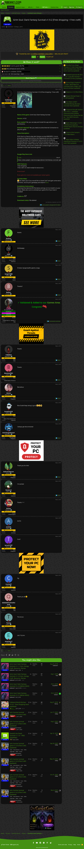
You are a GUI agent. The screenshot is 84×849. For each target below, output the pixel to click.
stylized (17, 751)
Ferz (57, 735)
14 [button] (59, 65)
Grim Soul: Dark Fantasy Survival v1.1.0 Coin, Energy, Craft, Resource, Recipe (19, 676)
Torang (8, 623)
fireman (8, 238)
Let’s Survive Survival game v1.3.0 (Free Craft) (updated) (18, 745)
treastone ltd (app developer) (15, 727)
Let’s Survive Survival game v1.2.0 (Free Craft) (18, 713)
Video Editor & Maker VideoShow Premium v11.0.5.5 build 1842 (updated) (73, 141)
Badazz (8, 292)
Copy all (58, 157)
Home (4, 7)
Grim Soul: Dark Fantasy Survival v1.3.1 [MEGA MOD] (19, 694)
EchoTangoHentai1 (8, 433)
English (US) (15, 844)
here (47, 182)
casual (22, 749)
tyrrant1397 (8, 545)
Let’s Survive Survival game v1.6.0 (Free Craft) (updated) (18, 761)
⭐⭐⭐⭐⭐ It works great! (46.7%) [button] (13, 66)
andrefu (8, 527)
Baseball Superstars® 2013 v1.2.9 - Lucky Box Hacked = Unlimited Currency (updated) (73, 76)
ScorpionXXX (8, 411)
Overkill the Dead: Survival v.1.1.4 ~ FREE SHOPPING (17, 735)
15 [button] (59, 71)
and (54, 321)
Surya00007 (55, 685)
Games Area (54, 7)
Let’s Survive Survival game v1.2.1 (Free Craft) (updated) (18, 724)
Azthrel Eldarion (8, 471)
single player (12, 751)
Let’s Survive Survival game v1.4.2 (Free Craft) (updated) (18, 792)
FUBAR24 (9, 355)
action (11, 749)
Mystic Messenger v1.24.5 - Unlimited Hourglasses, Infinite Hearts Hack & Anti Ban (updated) (73, 125)
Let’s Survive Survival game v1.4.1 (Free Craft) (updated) (18, 777)
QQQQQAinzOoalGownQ (8, 603)
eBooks (30, 7)
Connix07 (9, 584)
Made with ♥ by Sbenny (42, 847)
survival (20, 751)
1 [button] (59, 68)
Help (74, 844)
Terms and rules (62, 844)
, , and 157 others (51, 205)
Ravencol (9, 490)
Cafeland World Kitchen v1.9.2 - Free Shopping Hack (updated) (19, 704)
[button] (26, 7)
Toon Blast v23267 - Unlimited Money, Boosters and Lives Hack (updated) (72, 104)
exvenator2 (8, 641)
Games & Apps (20, 7)
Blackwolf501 (8, 373)
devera (8, 393)
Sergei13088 (8, 274)
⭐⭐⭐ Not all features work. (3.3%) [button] (13, 69)
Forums (10, 7)
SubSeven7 (10, 27)
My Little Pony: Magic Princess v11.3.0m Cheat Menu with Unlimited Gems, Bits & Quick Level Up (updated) (73, 68)
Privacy (70, 844)
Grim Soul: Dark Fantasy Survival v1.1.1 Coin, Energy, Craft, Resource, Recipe (19, 666)
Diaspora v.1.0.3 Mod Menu (74, 92)
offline (25, 749)
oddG (8, 254)
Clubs (37, 7)
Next (9, 85)
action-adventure (16, 749)
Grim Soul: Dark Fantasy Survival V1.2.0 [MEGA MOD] (19, 685)
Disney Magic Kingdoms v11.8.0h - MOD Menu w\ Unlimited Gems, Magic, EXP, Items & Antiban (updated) (72, 85)
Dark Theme (5, 844)
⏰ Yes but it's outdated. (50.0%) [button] (11, 71)
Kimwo (8, 508)
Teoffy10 (56, 694)
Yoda (57, 675)
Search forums (5, 10)
